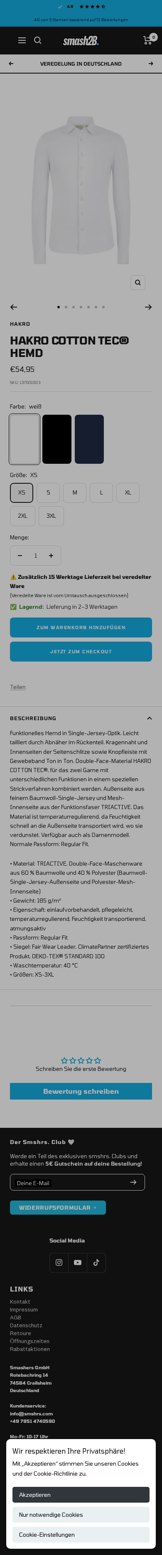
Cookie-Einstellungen (47, 1534)
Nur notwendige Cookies (51, 1514)
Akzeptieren (35, 1494)
